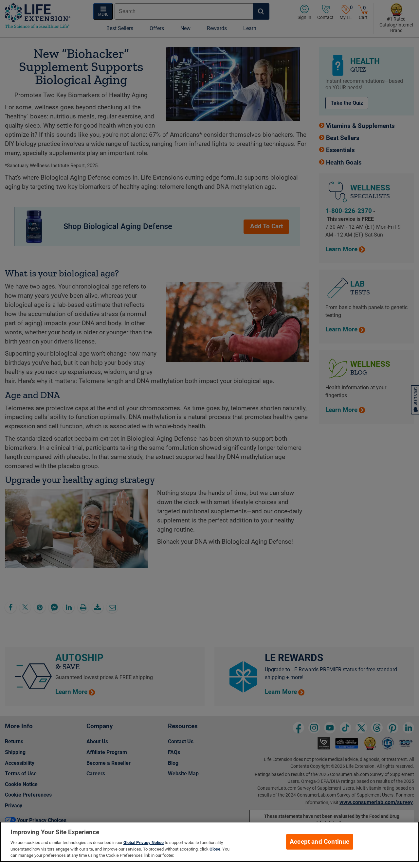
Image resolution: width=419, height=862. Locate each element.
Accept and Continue (320, 841)
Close (215, 849)
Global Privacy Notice (143, 842)
